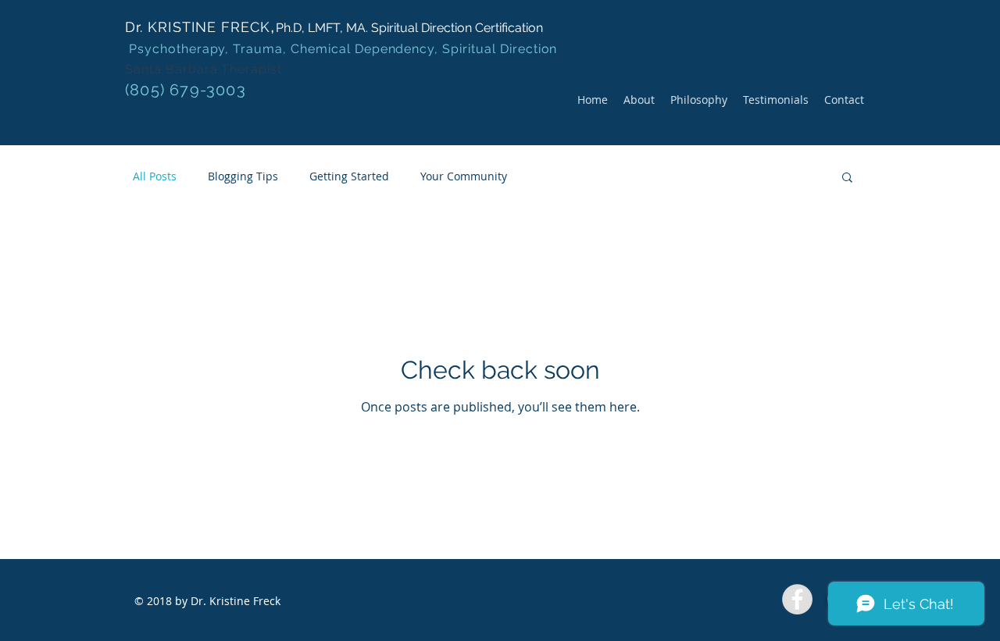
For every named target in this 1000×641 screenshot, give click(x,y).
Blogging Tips (243, 176)
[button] (847, 178)
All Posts (155, 176)
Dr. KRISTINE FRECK (197, 27)
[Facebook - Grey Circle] (797, 599)
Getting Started (349, 176)
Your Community (463, 176)
